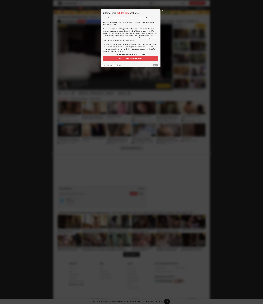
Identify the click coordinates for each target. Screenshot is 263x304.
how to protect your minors (112, 65)
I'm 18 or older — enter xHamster (130, 58)
